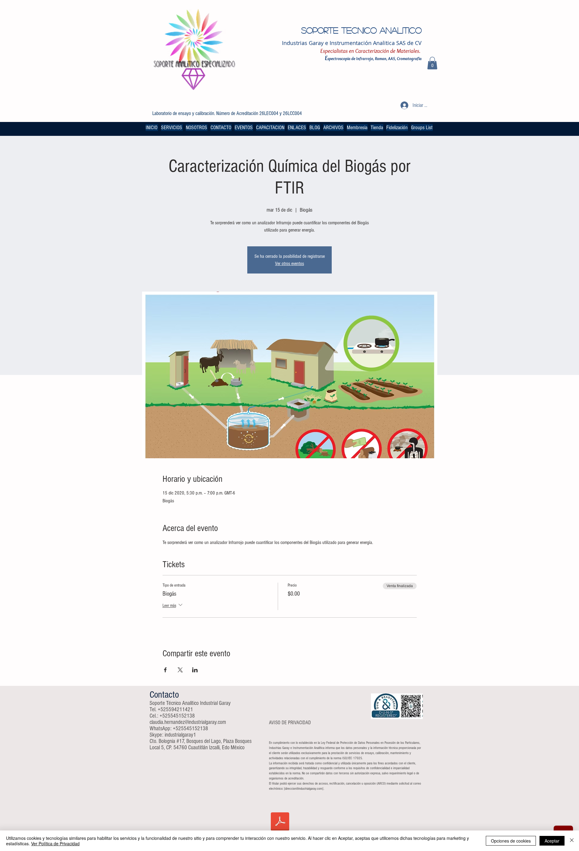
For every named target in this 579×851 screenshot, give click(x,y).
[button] (432, 63)
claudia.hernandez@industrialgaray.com (188, 722)
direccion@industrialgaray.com (303, 789)
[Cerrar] (571, 840)
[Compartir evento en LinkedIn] (195, 669)
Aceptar (552, 841)
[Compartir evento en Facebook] (165, 669)
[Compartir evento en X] (180, 669)
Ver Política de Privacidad (55, 843)
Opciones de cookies (511, 841)
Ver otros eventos (289, 263)
